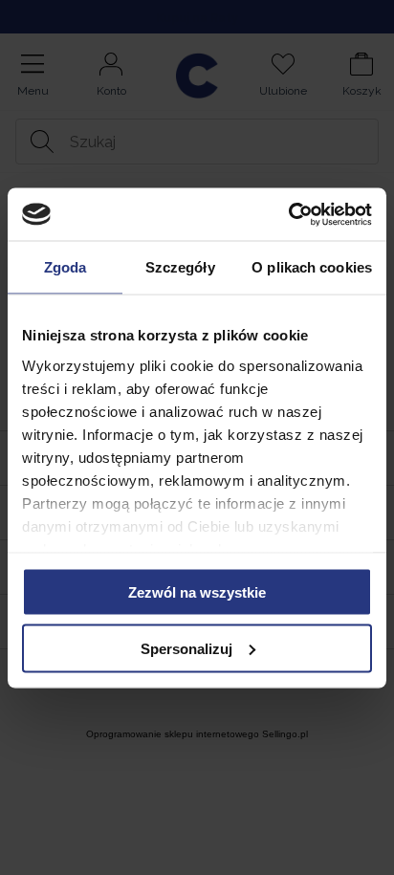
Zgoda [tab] (65, 267)
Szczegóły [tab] (180, 267)
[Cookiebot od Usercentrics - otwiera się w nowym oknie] (288, 214)
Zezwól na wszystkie (197, 592)
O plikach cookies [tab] (312, 267)
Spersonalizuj (186, 648)
